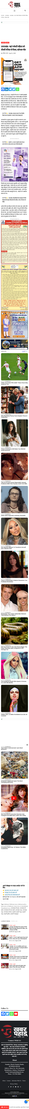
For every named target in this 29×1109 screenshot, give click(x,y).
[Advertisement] (14, 866)
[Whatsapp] (17, 89)
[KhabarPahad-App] (14, 71)
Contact (9, 1080)
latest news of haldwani (7, 906)
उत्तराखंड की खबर (15, 908)
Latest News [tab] (5, 921)
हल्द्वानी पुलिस (7, 914)
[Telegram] (10, 89)
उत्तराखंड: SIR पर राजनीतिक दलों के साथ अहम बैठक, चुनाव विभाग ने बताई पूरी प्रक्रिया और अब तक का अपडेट (18, 948)
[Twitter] (14, 89)
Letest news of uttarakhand (21, 906)
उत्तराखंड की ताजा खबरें (9, 910)
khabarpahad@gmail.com (16, 1072)
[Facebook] (3, 89)
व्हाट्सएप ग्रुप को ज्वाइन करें (11, 890)
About (4, 1080)
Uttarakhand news (5, 908)
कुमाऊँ (7, 42)
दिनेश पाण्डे (5, 53)
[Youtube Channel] (16, 1014)
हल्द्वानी (13, 912)
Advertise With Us (16, 1080)
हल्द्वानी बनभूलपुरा (14, 914)
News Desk (13, 940)
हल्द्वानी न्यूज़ (19, 912)
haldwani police (22, 904)
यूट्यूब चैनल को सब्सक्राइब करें (12, 894)
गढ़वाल (14, 944)
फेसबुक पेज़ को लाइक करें (11, 892)
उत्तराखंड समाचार (8, 912)
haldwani (6, 904)
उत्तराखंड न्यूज (18, 910)
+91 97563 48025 (16, 1074)
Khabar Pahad (16, 1091)
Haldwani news (13, 904)
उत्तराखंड (3, 42)
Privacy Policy (14, 1084)
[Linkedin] (6, 89)
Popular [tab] (14, 921)
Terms (24, 1080)
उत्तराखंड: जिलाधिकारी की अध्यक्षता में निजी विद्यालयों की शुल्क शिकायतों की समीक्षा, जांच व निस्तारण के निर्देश (18, 928)
